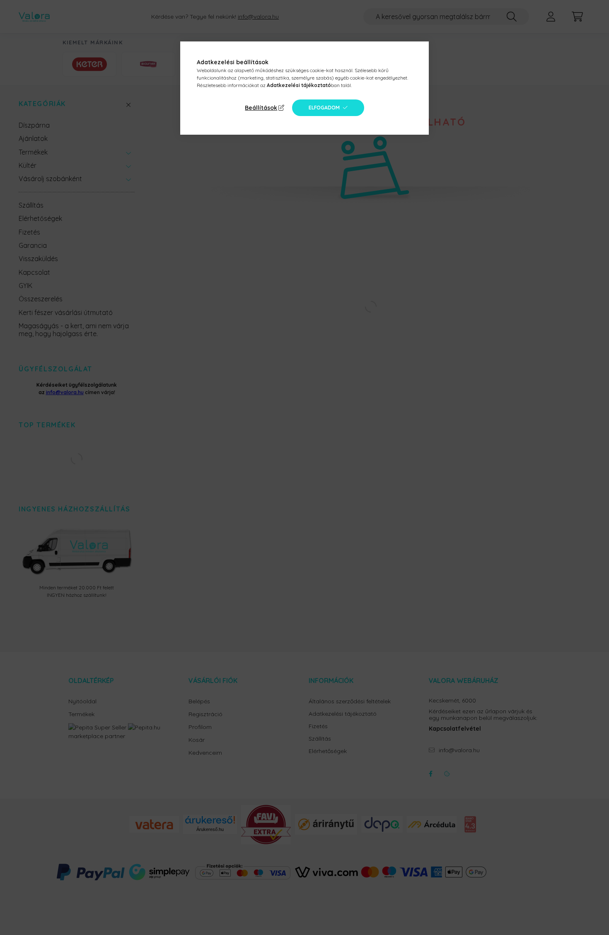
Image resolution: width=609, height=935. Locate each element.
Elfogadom (324, 107)
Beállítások (261, 107)
